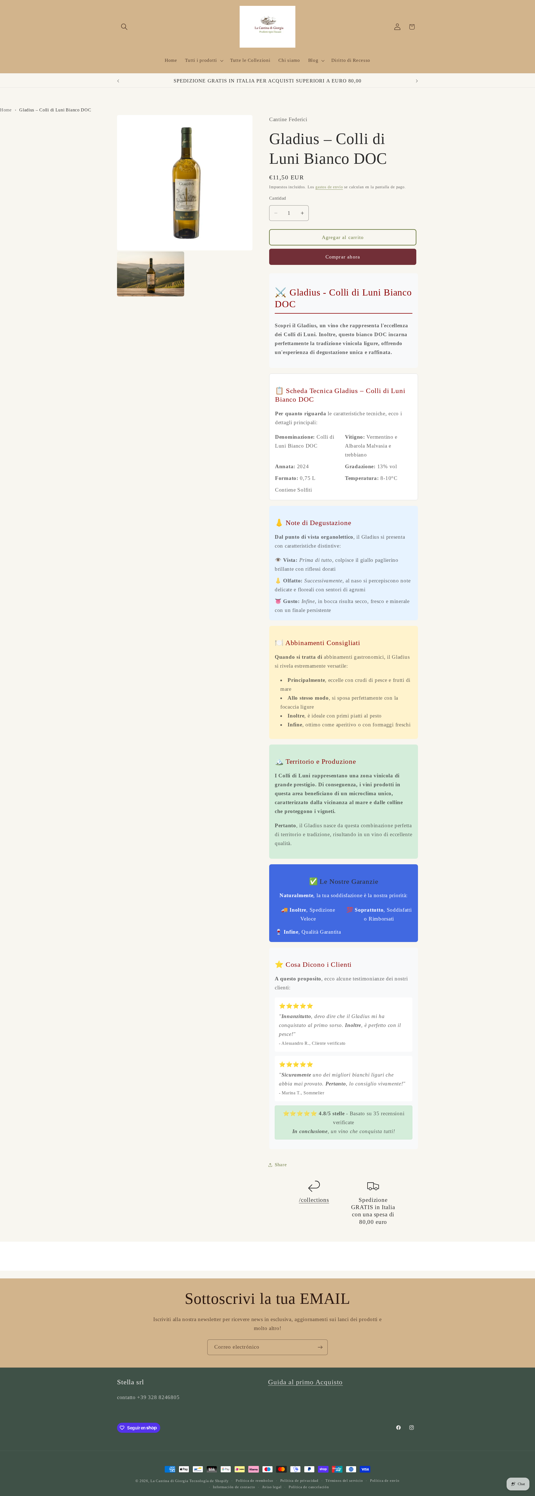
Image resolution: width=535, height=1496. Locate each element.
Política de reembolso (254, 1480)
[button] (124, 26)
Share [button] (281, 1164)
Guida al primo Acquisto (305, 1382)
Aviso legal (271, 1487)
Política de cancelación (309, 1487)
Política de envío (385, 1480)
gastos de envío (329, 187)
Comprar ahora (342, 256)
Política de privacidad (299, 1480)
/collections (314, 1199)
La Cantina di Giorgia (169, 1481)
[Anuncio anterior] (118, 81)
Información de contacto (234, 1487)
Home (6, 110)
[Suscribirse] (320, 1347)
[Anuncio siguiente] (417, 81)
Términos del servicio (344, 1480)
